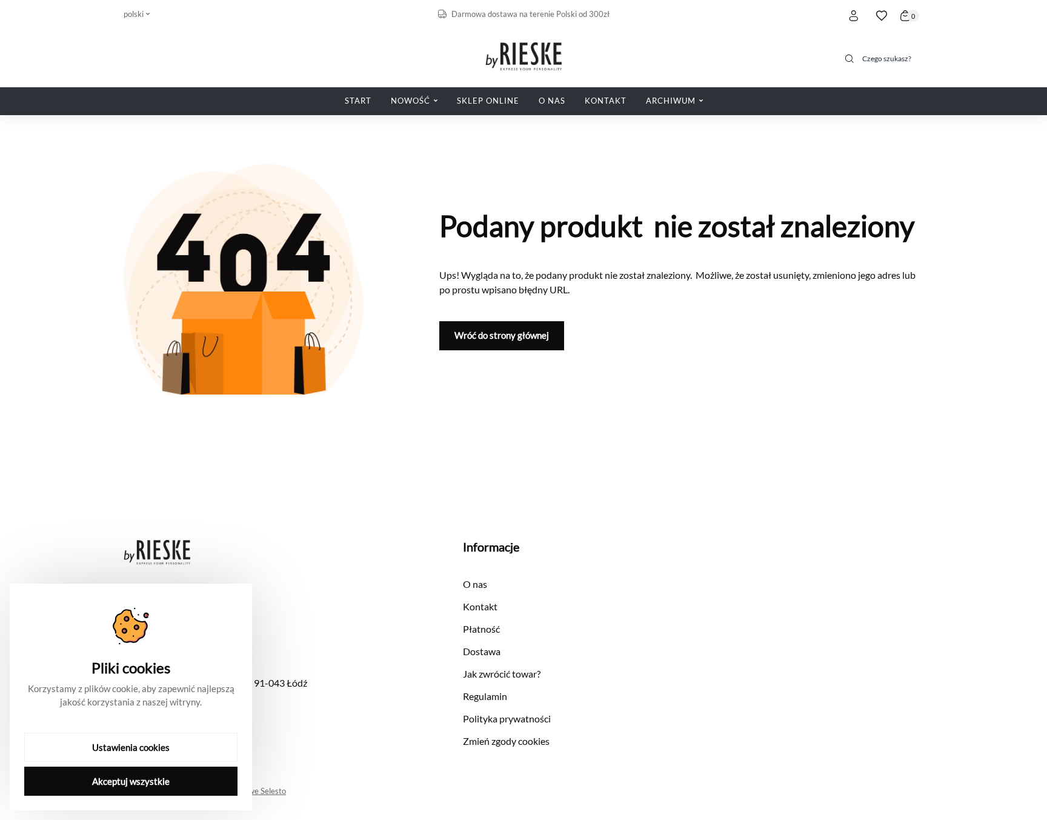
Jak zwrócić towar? (501, 673)
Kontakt (480, 606)
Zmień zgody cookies (506, 741)
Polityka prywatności (507, 718)
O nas (475, 584)
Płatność (481, 629)
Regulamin (485, 696)
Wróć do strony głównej (501, 335)
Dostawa (481, 651)
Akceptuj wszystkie (131, 781)
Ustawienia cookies (131, 747)
